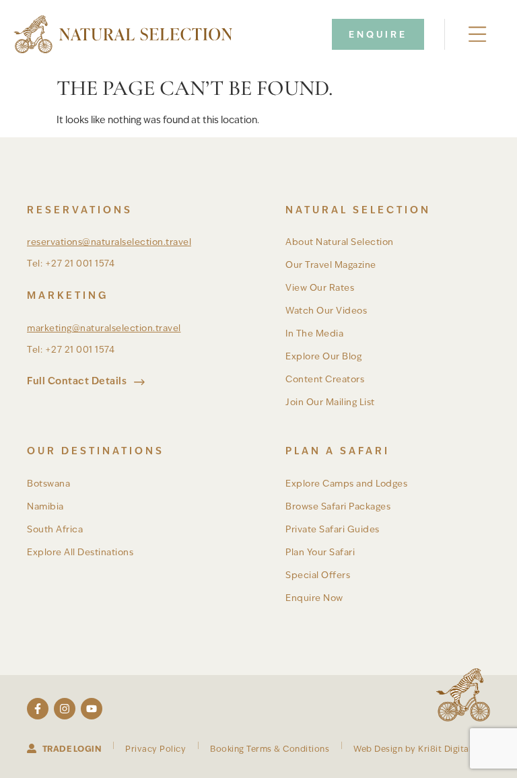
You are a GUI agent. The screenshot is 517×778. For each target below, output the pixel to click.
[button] (478, 34)
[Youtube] (91, 708)
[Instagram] (64, 708)
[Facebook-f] (37, 708)
